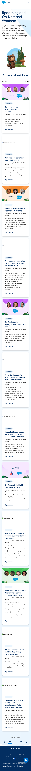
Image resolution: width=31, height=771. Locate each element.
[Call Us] (26, 760)
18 (10, 742)
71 (21, 742)
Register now (9, 129)
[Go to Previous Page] (4, 742)
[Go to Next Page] (27, 742)
